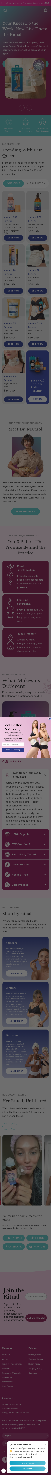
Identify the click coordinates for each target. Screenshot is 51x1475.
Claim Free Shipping (13, 750)
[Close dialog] (49, 719)
